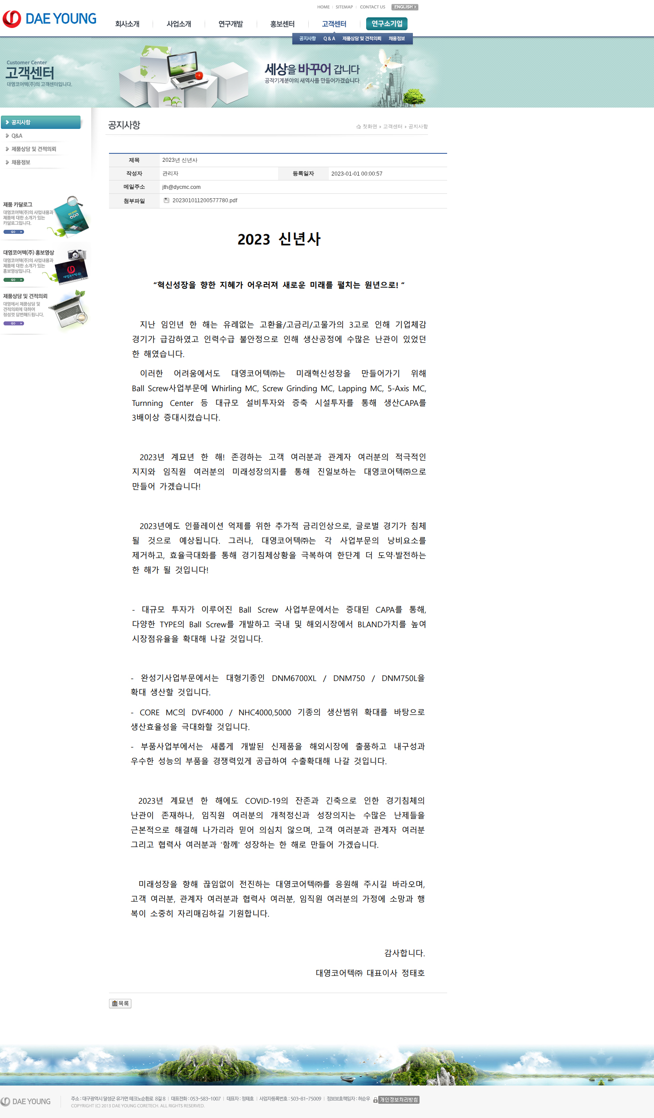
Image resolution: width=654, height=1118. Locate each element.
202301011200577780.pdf (204, 200)
